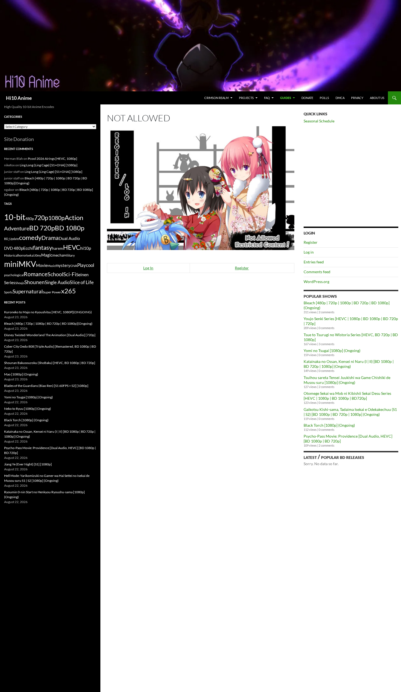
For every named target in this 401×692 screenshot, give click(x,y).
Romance (35, 274)
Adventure (16, 228)
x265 (68, 291)
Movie (41, 265)
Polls (324, 98)
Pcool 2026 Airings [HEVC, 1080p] (52, 159)
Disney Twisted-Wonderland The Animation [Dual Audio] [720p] (49, 335)
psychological (14, 275)
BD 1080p (69, 228)
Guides (285, 98)
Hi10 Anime (19, 98)
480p (29, 218)
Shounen (34, 282)
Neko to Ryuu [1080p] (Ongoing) (27, 409)
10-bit (14, 217)
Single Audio (57, 282)
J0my (37, 255)
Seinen (82, 274)
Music (51, 265)
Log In (148, 268)
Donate (307, 98)
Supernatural (28, 291)
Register (242, 268)
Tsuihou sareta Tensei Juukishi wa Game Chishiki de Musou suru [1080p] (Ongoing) (347, 380)
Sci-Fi (69, 274)
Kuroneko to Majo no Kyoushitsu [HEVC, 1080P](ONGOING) (48, 312)
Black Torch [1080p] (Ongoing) (329, 425)
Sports (8, 292)
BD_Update (11, 238)
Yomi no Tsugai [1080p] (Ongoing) (332, 350)
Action (74, 217)
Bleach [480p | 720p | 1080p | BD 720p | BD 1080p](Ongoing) (48, 323)
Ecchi (28, 248)
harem (57, 248)
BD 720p (42, 228)
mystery (62, 265)
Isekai (30, 255)
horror (22, 255)
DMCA (340, 98)
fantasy (42, 247)
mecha (58, 255)
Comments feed (317, 271)
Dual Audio (69, 238)
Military (69, 255)
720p (41, 217)
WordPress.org (316, 281)
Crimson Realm (216, 98)
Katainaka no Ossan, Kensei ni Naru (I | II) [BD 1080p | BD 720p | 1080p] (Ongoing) (349, 364)
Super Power (52, 292)
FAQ (267, 98)
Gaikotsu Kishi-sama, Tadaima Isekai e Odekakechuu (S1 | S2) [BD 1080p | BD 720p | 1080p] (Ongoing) (350, 412)
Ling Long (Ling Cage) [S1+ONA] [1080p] (48, 165)
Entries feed (314, 262)
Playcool (85, 265)
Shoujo (19, 283)
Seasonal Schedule (319, 121)
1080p (56, 217)
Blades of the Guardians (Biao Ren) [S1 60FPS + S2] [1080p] (46, 386)
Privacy (357, 98)
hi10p (85, 248)
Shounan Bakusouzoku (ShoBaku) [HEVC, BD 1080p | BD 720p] (49, 363)
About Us (377, 98)
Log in (309, 252)
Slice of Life (82, 282)
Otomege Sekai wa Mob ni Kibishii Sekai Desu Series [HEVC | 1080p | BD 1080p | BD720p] (347, 396)
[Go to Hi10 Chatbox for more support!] (200, 187)
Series (9, 282)
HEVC (71, 247)
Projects (246, 98)
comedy (30, 237)
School (55, 274)
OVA (73, 266)
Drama (50, 237)
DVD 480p (13, 248)
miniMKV (20, 264)
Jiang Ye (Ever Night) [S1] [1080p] (28, 464)
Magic (46, 255)
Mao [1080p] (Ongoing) (21, 374)
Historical (11, 255)
